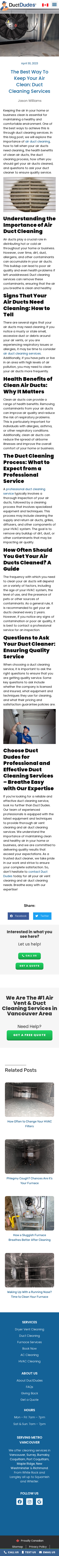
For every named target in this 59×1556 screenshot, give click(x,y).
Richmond (40, 1468)
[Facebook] (19, 1501)
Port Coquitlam (38, 1459)
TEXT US (30, 1552)
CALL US (13, 1552)
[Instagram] (29, 1501)
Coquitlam (17, 1459)
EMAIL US (49, 1552)
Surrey (31, 1455)
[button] (54, 4)
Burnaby (43, 1455)
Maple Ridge (26, 1464)
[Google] (39, 1501)
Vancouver (17, 1455)
